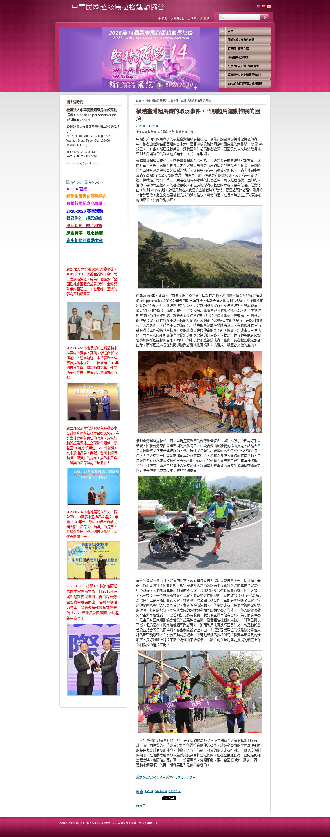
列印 (206, 18)
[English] (263, 6)
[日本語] (269, 6)
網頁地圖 (179, 18)
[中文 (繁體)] (258, 6)
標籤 (139, 792)
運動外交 (175, 791)
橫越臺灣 (161, 791)
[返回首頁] (113, 9)
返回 (139, 806)
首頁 (138, 100)
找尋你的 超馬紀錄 (84, 218)
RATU (149, 791)
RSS (193, 18)
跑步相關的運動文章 (84, 240)
